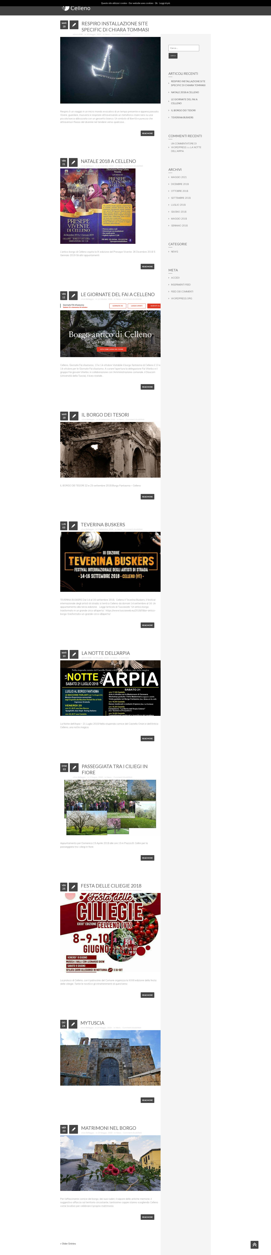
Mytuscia (92, 1023)
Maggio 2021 (179, 177)
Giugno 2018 (178, 211)
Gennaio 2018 (179, 225)
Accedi (175, 277)
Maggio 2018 (179, 218)
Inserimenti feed (181, 284)
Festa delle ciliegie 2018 (111, 885)
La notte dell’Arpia (106, 653)
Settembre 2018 (181, 197)
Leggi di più (164, 3)
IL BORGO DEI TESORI (105, 414)
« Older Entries (68, 1243)
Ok (156, 3)
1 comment (124, 658)
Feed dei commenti (182, 291)
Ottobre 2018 (179, 190)
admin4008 (78, 34)
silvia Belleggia (87, 166)
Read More (147, 133)
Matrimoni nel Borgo (108, 1128)
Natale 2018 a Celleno (108, 161)
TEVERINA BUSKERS (103, 524)
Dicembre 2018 (180, 184)
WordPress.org (181, 298)
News (107, 34)
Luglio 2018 (178, 204)
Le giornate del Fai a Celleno (118, 294)
